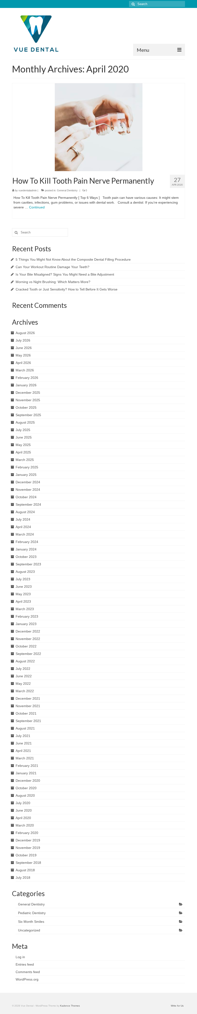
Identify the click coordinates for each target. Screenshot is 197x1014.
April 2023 (23, 601)
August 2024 (25, 512)
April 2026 (23, 363)
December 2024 (28, 482)
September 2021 (28, 721)
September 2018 (28, 863)
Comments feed (28, 972)
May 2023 (23, 594)
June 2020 (24, 810)
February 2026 (27, 378)
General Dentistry (67, 190)
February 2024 (27, 542)
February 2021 (27, 766)
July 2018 (23, 877)
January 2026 (26, 385)
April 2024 (23, 527)
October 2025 (26, 407)
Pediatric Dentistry (32, 913)
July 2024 (23, 519)
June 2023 (24, 586)
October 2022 (26, 646)
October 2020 (26, 788)
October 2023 (26, 557)
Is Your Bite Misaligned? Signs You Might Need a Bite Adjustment (65, 274)
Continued (37, 207)
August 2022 (25, 661)
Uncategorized (29, 930)
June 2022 (24, 676)
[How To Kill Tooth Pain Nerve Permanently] (98, 127)
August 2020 (25, 795)
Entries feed (25, 964)
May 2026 (23, 355)
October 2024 (26, 497)
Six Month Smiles (31, 922)
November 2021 (28, 706)
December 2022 (28, 631)
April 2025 (23, 452)
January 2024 (26, 549)
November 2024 (28, 489)
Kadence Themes (70, 1005)
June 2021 (24, 743)
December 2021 (28, 698)
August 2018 (25, 870)
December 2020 (28, 780)
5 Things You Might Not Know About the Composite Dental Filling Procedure (73, 259)
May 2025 (23, 445)
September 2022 (28, 654)
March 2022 (25, 691)
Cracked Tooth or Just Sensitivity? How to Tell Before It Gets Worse (66, 289)
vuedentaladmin (27, 190)
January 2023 (26, 624)
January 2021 (26, 773)
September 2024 (28, 504)
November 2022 (28, 639)
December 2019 (28, 840)
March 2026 (25, 370)
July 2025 (23, 430)
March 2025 (25, 460)
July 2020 (23, 803)
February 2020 (27, 833)
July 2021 (23, 736)
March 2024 (25, 534)
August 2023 (25, 572)
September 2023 (28, 564)
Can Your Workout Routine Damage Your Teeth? (52, 267)
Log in (20, 957)
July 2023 (23, 579)
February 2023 (27, 616)
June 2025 (24, 437)
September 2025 (28, 415)
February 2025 (27, 467)
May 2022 (23, 683)
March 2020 (25, 825)
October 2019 (26, 855)
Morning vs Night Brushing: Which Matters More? (53, 282)
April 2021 (23, 751)
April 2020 (23, 818)
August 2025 (25, 422)
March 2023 (25, 609)
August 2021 (25, 728)
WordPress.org (27, 979)
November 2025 (28, 400)
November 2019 (28, 848)
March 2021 (25, 758)
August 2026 (25, 333)
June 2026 (24, 348)
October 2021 (26, 713)
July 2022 (23, 669)
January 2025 (26, 475)
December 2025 (28, 392)
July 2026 (23, 340)
